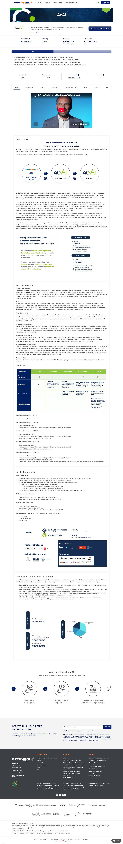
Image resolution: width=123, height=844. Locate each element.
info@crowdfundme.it (93, 740)
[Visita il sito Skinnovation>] (41, 805)
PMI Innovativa (73, 78)
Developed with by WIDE (61, 841)
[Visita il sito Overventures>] (72, 805)
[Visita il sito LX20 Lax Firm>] (51, 805)
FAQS (64, 758)
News (38, 769)
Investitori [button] (71, 87)
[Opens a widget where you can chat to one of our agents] (116, 841)
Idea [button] (16, 87)
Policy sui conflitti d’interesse (98, 766)
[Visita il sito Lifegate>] (103, 805)
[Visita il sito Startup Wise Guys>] (30, 805)
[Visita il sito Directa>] (87, 814)
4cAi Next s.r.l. (39, 33)
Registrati (106, 3)
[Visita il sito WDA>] (36, 814)
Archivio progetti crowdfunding (47, 758)
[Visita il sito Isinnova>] (93, 805)
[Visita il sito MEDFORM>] (82, 805)
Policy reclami (93, 764)
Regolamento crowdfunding (71, 771)
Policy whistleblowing (95, 771)
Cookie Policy (93, 773)
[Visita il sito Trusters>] (20, 805)
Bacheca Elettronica (71, 3)
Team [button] (42, 87)
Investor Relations (68, 777)
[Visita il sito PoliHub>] (67, 814)
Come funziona (57, 3)
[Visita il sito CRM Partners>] (77, 814)
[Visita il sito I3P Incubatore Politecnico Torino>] (56, 814)
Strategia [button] (29, 87)
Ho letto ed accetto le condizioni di (79, 731)
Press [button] (97, 87)
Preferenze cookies (94, 775)
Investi (40, 3)
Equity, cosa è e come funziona (72, 760)
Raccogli (47, 3)
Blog (38, 767)
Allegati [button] (55, 87)
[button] (78, 75)
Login (97, 3)
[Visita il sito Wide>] (62, 805)
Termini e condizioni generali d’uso (99, 758)
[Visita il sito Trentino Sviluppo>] (46, 814)
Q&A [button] (85, 87)
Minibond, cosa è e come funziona (73, 762)
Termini (92, 737)
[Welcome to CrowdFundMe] (23, 2)
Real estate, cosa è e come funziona (73, 765)
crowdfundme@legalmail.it (19, 772)
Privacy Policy (90, 731)
